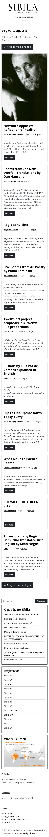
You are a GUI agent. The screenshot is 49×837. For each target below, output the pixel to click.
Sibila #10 (8, 714)
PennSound (7, 813)
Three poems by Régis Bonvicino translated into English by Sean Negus (23, 540)
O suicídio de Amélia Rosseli (17, 648)
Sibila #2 (8, 684)
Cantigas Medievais (11, 816)
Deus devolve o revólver (15, 627)
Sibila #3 (8, 688)
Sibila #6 (8, 701)
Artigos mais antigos (17, 46)
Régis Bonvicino (16, 225)
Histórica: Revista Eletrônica (15, 819)
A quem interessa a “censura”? (18, 623)
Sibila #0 (8, 675)
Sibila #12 (8, 723)
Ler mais (9, 157)
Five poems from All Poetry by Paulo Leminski (24, 269)
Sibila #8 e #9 (10, 710)
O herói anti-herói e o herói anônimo (21, 614)
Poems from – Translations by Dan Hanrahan (22, 172)
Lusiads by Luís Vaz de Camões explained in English (21, 370)
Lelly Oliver (29, 833)
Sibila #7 (8, 706)
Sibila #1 (8, 680)
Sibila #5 (8, 697)
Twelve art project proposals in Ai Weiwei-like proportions (22, 323)
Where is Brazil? (15, 739)
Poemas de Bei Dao (13, 659)
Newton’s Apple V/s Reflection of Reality (19, 128)
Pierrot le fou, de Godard (15, 643)
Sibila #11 (8, 719)
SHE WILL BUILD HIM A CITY (21, 504)
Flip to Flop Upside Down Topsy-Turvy (23, 415)
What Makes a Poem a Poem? (21, 461)
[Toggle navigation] (24, 22)
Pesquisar (41, 601)
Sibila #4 (8, 693)
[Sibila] (23, 8)
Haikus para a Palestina (15, 618)
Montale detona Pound (15, 632)
